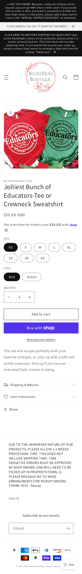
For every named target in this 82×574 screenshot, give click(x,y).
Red (12, 277)
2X (11, 258)
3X (27, 258)
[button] (6, 77)
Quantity (10, 287)
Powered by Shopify (56, 566)
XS (11, 247)
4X (43, 258)
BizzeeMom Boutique (35, 566)
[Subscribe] (68, 528)
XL (69, 247)
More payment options (41, 339)
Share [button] (13, 409)
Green (32, 277)
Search (14, 498)
